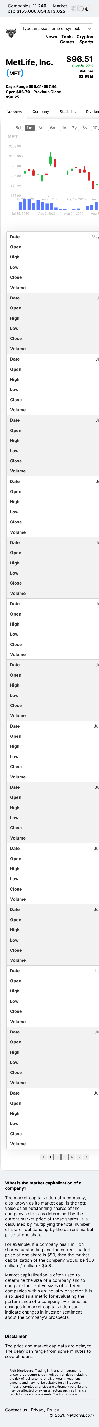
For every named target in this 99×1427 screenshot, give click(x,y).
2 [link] (57, 1157)
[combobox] (56, 28)
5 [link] (79, 1157)
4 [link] (72, 1157)
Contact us (16, 1409)
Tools (67, 36)
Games (67, 41)
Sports (86, 41)
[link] (43, 1157)
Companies (19, 5)
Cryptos (85, 36)
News (51, 36)
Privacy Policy (45, 1409)
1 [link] (50, 1157)
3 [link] (64, 1157)
